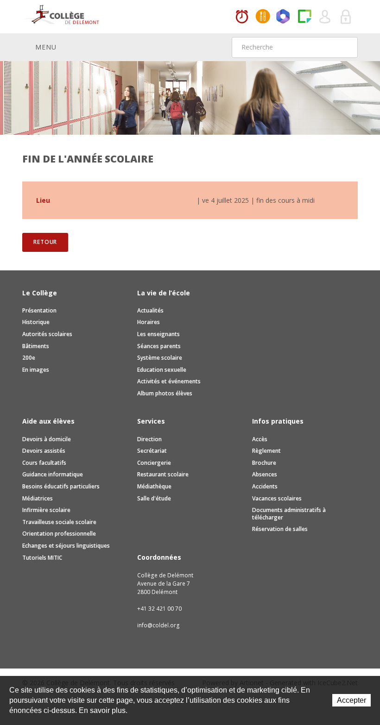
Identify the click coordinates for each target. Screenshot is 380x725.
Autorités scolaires (47, 334)
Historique (36, 322)
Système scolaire (159, 358)
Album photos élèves (164, 393)
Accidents (265, 486)
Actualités (150, 310)
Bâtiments (35, 346)
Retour (45, 242)
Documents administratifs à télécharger (289, 513)
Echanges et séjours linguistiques (66, 546)
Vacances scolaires (277, 498)
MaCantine (262, 17)
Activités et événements (169, 381)
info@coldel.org (158, 625)
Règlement (266, 451)
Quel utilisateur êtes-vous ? (325, 17)
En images (35, 370)
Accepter (351, 700)
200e (28, 358)
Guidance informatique (52, 474)
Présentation (39, 310)
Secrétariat (152, 451)
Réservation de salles (280, 529)
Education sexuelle (161, 370)
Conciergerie (154, 463)
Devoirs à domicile (46, 439)
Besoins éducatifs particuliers (61, 486)
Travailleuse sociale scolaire (59, 522)
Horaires (242, 17)
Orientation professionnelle (59, 534)
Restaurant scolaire (163, 474)
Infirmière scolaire (46, 510)
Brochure (264, 463)
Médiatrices (37, 498)
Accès (259, 439)
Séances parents (159, 346)
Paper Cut (304, 17)
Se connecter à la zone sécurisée (346, 17)
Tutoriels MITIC (42, 558)
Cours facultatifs (44, 463)
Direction (149, 439)
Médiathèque (154, 486)
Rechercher (344, 47)
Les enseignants (158, 334)
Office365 (283, 17)
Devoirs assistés (43, 451)
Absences (264, 474)
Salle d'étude (154, 498)
